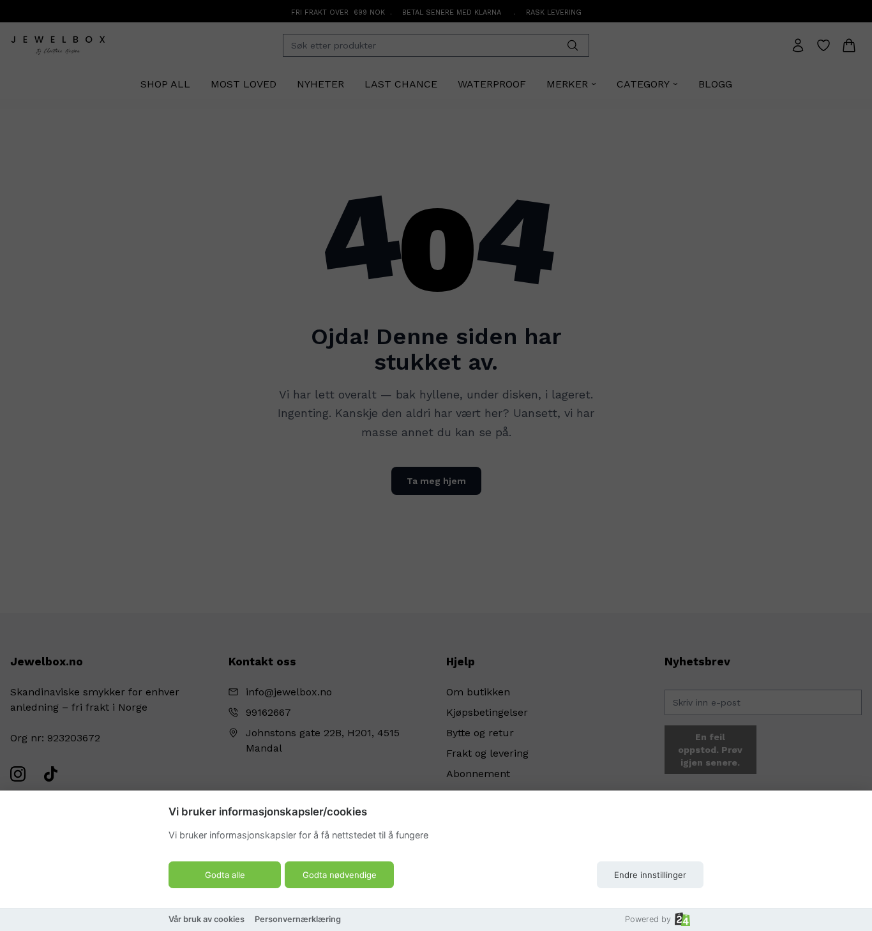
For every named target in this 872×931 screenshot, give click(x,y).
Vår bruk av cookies (206, 919)
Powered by (648, 919)
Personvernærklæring (298, 919)
